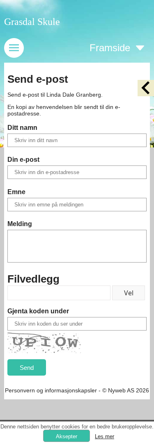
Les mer (104, 436)
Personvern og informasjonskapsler (51, 390)
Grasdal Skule (32, 21)
